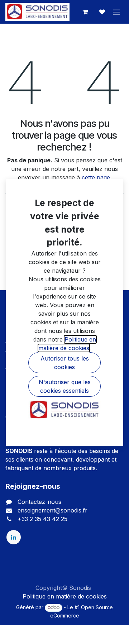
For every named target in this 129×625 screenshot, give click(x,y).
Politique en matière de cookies (65, 596)
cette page (96, 177)
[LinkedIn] (13, 537)
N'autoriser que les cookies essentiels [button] (65, 386)
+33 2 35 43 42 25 (42, 519)
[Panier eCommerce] (85, 12)
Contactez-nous (39, 501)
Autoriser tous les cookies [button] (64, 363)
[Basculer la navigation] (116, 11)
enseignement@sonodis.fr (52, 510)
